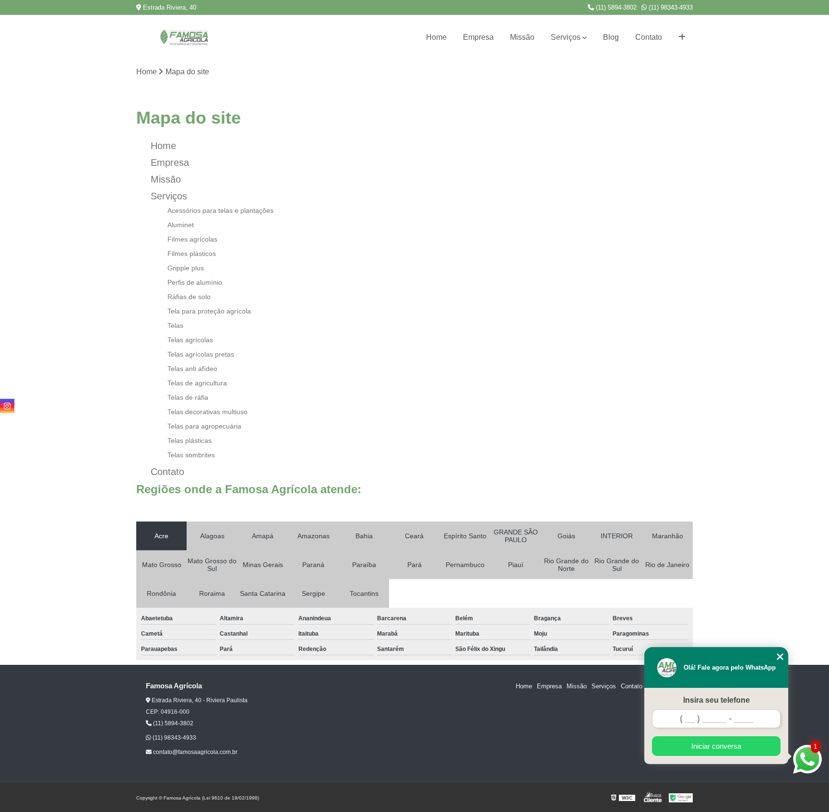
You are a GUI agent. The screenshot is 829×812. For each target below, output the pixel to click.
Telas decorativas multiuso (207, 412)
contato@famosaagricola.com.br (194, 752)
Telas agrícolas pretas (200, 354)
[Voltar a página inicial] (184, 37)
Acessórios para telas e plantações (220, 210)
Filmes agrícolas (192, 239)
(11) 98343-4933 (670, 7)
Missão (522, 37)
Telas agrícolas (190, 340)
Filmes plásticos (191, 253)
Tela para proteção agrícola (209, 311)
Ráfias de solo (189, 297)
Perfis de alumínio (194, 282)
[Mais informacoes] (682, 37)
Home (436, 37)
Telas (175, 325)
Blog (611, 37)
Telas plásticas (189, 440)
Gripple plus (185, 268)
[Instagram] (7, 406)
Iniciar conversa (716, 746)
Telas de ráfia (187, 397)
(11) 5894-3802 (615, 7)
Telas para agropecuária (204, 426)
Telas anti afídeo (192, 368)
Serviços (565, 37)
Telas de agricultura (197, 383)
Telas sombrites (191, 455)
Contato (648, 37)
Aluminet (180, 225)
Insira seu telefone (716, 700)
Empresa (478, 37)
